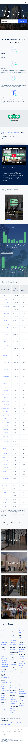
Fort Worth (21, 678)
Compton (5, 338)
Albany (11, 697)
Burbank (6, 310)
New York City (13, 701)
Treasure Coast (5, 690)
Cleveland (21, 630)
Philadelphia (22, 649)
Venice (5, 492)
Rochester (12, 703)
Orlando (3, 686)
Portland (21, 644)
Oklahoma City (22, 637)
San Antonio (22, 682)
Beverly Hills (6, 302)
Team (2, 731)
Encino (5, 359)
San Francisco (4, 664)
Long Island (13, 699)
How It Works (10, 729)
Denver (3, 671)
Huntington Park (6, 387)
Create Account (19, 2)
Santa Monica (5, 457)
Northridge (5, 425)
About (2, 729)
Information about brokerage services (11, 740)
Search (22, 21)
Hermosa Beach (6, 380)
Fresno (3, 649)
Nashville (21, 669)
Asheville (12, 708)
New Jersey (13, 687)
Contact (17, 729)
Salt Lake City (22, 686)
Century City (6, 324)
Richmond (21, 691)
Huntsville (3, 630)
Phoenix (3, 635)
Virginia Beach (22, 693)
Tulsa (20, 639)
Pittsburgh (21, 651)
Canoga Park (6, 313)
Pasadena (5, 429)
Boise (2, 704)
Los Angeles (9, 132)
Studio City (5, 471)
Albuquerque (13, 692)
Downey (6, 345)
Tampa (3, 688)
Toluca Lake (6, 478)
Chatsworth (6, 331)
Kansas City (13, 669)
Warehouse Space (14, 585)
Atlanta (3, 695)
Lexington (12, 633)
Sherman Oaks (5, 460)
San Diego (3, 662)
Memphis (21, 667)
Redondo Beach (6, 441)
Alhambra (5, 295)
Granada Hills (6, 373)
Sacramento (4, 660)
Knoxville (21, 665)
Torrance (6, 481)
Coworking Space (14, 608)
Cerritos (6, 327)
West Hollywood (6, 495)
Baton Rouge (13, 640)
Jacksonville (4, 682)
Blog (19, 731)
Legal (14, 731)
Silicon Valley (4, 666)
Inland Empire (4, 651)
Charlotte (12, 710)
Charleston (21, 656)
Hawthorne (6, 376)
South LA (6, 467)
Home (2, 132)
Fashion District (6, 362)
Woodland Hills (5, 506)
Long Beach (6, 404)
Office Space (14, 539)
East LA (6, 352)
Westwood (6, 502)
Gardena (6, 366)
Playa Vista (5, 432)
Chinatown (5, 334)
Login (25, 2)
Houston (21, 679)
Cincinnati (21, 629)
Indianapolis (13, 629)
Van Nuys (5, 488)
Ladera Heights (6, 394)
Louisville (12, 635)
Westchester (6, 499)
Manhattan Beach (5, 408)
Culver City (5, 341)
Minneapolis (13, 664)
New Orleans (13, 644)
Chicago (3, 709)
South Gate (6, 464)
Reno (11, 682)
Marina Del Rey (6, 415)
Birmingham (4, 629)
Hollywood (5, 383)
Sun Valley (5, 474)
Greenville (21, 658)
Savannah (3, 699)
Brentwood (6, 306)
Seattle (20, 698)
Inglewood (5, 390)
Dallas (20, 676)
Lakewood (5, 397)
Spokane (21, 700)
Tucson (3, 637)
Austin (20, 674)
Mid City (6, 418)
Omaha (12, 676)
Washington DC (5, 677)
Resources (8, 731)
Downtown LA (5, 348)
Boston (12, 654)
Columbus (21, 632)
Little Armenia (5, 401)
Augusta (3, 697)
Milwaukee (21, 705)
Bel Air (5, 299)
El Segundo (16, 132)
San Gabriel (6, 453)
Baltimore (12, 649)
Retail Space (14, 562)
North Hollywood (5, 422)
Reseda (6, 445)
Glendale (6, 369)
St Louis (12, 671)
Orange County (5, 658)
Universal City (5, 485)
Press (22, 729)
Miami (2, 684)
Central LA (5, 320)
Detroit (12, 659)
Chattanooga (22, 663)
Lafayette (12, 642)
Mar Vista (5, 411)
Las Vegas (12, 680)
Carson (6, 317)
